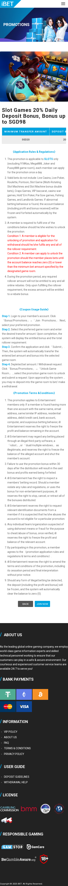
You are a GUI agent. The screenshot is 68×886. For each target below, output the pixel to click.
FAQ (6, 742)
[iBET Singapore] (27, 4)
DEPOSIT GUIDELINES (16, 776)
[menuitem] (63, 7)
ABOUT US (10, 737)
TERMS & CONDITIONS (17, 748)
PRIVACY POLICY (14, 753)
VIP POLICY (10, 731)
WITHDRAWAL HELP (16, 782)
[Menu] (63, 7)
